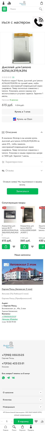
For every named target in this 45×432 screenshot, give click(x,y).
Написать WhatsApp (10, 319)
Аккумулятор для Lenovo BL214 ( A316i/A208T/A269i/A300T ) (28, 229)
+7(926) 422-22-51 (13, 363)
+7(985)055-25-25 (9, 316)
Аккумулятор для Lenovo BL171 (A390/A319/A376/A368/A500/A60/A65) (10, 230)
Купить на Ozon (24, 119)
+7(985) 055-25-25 (13, 355)
